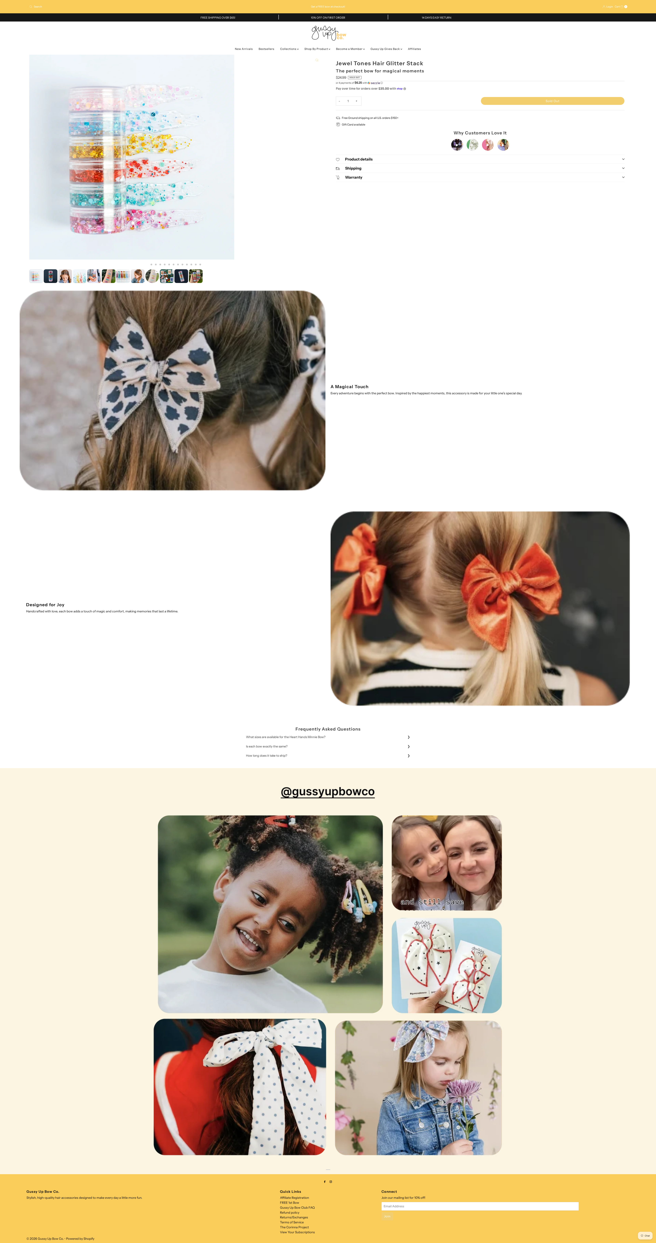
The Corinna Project (294, 1227)
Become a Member (349, 49)
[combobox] (127, 6)
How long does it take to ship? (266, 755)
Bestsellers (266, 49)
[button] (480, 83)
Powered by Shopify (80, 1239)
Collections (288, 49)
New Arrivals (244, 49)
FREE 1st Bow (289, 1203)
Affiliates (414, 49)
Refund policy (289, 1212)
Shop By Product (316, 49)
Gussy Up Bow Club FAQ (297, 1208)
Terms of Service (292, 1222)
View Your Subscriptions (297, 1232)
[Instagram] (331, 1181)
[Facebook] (324, 1181)
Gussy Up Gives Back (386, 49)
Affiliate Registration (294, 1198)
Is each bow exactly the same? (267, 746)
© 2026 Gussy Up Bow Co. (45, 1239)
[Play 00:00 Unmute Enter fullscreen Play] (175, 161)
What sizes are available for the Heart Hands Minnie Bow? (285, 737)
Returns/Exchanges (294, 1217)
